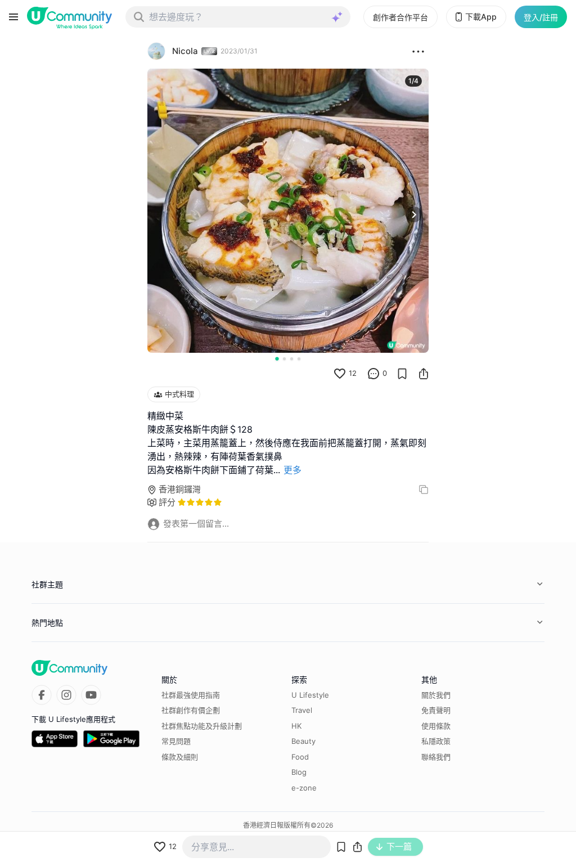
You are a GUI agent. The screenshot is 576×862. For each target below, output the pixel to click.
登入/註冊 (541, 17)
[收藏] (402, 373)
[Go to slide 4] (299, 358)
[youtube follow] (91, 695)
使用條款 (436, 725)
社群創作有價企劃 (190, 710)
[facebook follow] (42, 695)
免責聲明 (436, 710)
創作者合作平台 (400, 17)
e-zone (304, 787)
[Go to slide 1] (276, 358)
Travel (301, 710)
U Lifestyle (310, 694)
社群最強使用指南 (190, 694)
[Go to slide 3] (291, 358)
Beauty (303, 741)
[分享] (423, 373)
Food (300, 756)
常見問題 (176, 741)
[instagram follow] (66, 695)
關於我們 (436, 694)
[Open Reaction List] (418, 51)
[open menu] (13, 16)
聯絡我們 (436, 756)
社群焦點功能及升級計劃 (201, 725)
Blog (299, 771)
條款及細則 (179, 756)
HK (296, 725)
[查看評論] (373, 373)
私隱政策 (436, 741)
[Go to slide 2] (284, 358)
